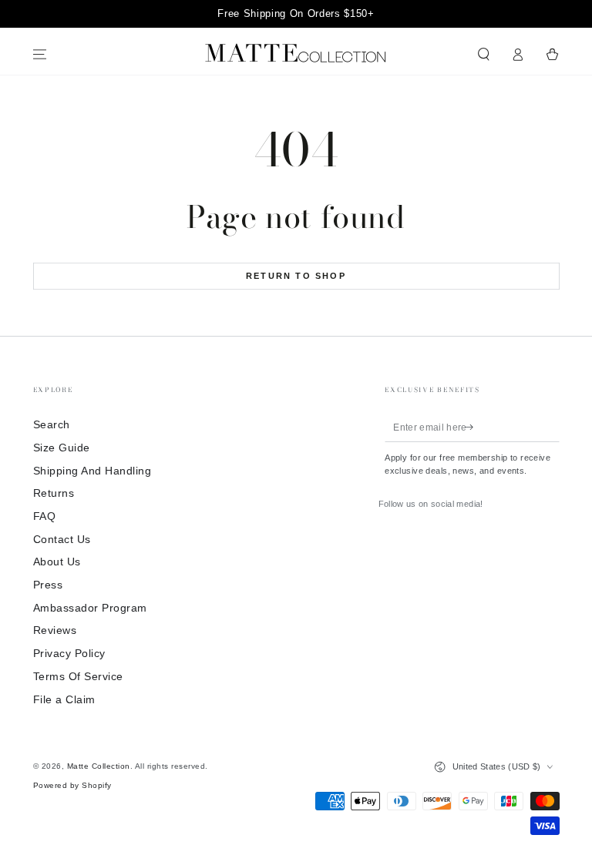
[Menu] (40, 54)
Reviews (55, 630)
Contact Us (62, 539)
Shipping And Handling (92, 471)
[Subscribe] (472, 426)
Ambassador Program (90, 608)
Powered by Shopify (72, 785)
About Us (57, 562)
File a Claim (64, 700)
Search (51, 425)
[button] (484, 54)
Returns (54, 493)
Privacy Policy (69, 653)
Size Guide (61, 448)
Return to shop (296, 275)
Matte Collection (98, 766)
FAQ (44, 516)
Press (48, 585)
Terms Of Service (78, 676)
